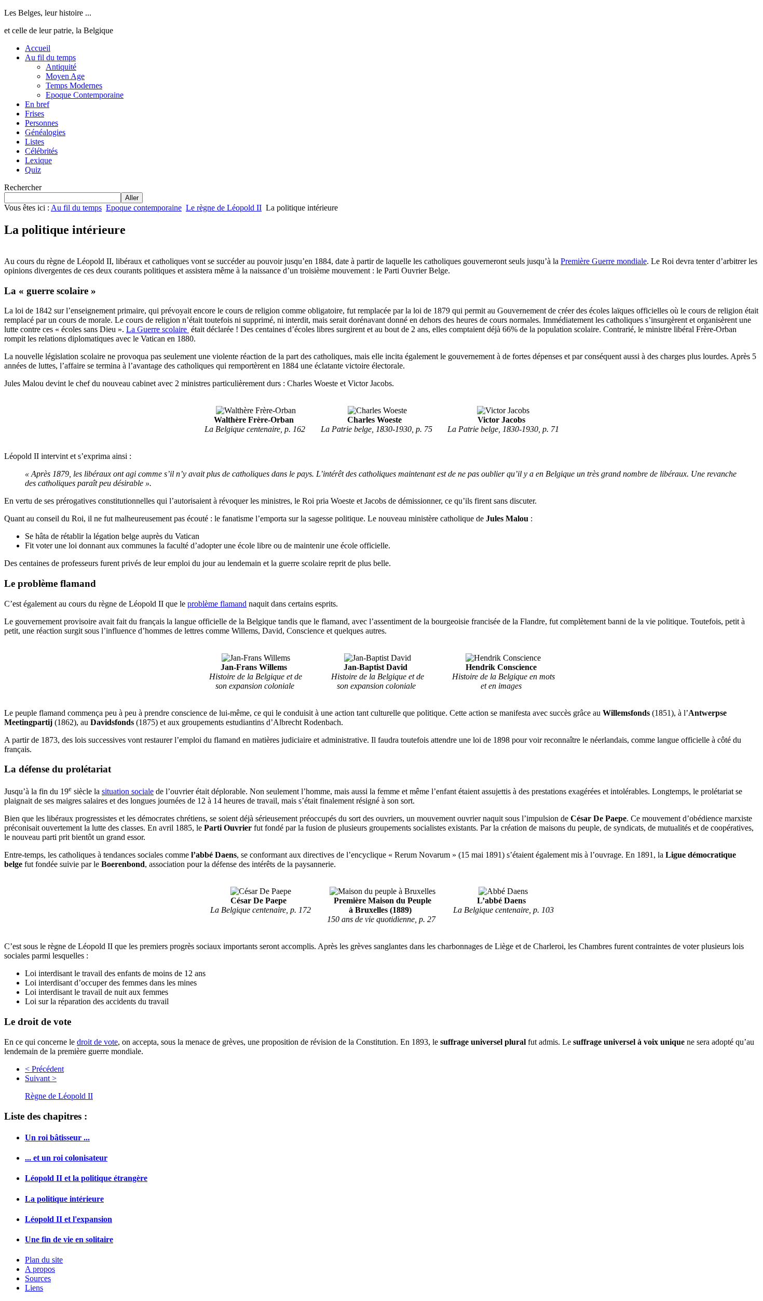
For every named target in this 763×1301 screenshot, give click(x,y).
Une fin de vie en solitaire (69, 1239)
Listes (34, 141)
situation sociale (128, 791)
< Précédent (44, 1069)
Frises (34, 113)
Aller (132, 198)
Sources (38, 1278)
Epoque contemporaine (144, 207)
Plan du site (44, 1259)
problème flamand (217, 603)
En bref (37, 104)
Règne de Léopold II (59, 1096)
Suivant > (41, 1078)
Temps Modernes (74, 85)
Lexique (38, 160)
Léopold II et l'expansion (68, 1219)
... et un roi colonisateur (66, 1157)
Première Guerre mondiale (604, 261)
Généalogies (45, 132)
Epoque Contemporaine (85, 94)
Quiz (33, 169)
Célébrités (41, 151)
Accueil (37, 48)
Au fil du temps (50, 57)
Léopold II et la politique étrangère (86, 1178)
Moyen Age (65, 76)
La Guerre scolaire (157, 329)
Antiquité (61, 66)
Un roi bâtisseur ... (57, 1137)
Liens (34, 1287)
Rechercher (23, 187)
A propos (40, 1269)
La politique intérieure (64, 1198)
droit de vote (97, 1041)
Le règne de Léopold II (224, 207)
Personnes (41, 123)
